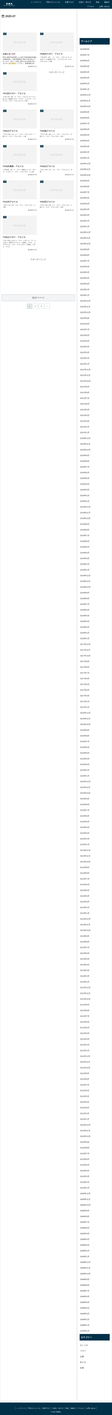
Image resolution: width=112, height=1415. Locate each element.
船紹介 (73, 1408)
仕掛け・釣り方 (58, 1408)
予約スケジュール (34, 1408)
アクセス (81, 1408)
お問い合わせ (90, 1408)
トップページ (21, 1408)
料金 (67, 1408)
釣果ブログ (46, 1408)
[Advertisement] (38, 25)
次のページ (38, 297)
